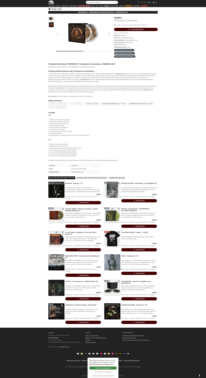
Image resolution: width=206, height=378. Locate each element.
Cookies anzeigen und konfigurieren (103, 376)
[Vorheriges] (57, 34)
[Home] (49, 9)
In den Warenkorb (137, 29)
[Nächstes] (109, 34)
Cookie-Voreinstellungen (132, 360)
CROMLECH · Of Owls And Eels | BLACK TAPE (80, 305)
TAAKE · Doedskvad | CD (129, 256)
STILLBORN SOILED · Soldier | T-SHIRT (134, 232)
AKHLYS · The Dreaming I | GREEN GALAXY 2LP (81, 281)
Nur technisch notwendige (103, 372)
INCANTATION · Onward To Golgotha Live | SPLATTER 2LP (136, 282)
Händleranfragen (90, 342)
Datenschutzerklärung (129, 338)
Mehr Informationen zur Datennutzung (101, 364)
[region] (79, 34)
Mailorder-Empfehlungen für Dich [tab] (61, 178)
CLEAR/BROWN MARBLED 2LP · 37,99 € (113, 104)
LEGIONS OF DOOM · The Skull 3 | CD (134, 305)
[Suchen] (116, 2)
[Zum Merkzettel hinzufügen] (62, 183)
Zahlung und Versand (91, 335)
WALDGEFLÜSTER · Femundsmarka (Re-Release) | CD (82, 257)
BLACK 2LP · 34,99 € (92, 104)
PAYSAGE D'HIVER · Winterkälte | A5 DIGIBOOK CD (139, 183)
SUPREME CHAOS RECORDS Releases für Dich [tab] (92, 178)
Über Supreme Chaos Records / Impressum (135, 340)
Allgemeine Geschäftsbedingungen (133, 335)
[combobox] (100, 2)
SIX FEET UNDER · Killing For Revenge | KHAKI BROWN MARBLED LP (81, 209)
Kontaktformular (64, 347)
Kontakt (87, 340)
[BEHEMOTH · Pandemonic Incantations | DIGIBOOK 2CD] (83, 33)
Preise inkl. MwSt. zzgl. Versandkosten (125, 20)
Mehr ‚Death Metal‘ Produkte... (124, 56)
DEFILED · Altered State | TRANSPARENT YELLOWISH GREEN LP (135, 209)
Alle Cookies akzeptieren (103, 368)
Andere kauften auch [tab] (117, 178)
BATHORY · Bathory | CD (74, 183)
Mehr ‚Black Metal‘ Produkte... (124, 53)
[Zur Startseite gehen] (51, 2)
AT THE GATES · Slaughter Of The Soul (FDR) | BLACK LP (81, 233)
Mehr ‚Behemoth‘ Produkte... (124, 50)
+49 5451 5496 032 (53, 338)
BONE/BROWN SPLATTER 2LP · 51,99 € (140, 104)
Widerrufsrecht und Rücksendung (95, 338)
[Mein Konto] (141, 2)
